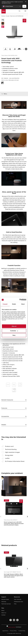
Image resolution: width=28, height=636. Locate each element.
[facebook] (10, 620)
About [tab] (23, 304)
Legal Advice (5, 630)
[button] (12, 6)
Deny (14, 335)
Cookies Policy (21, 630)
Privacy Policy (13, 630)
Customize (13, 330)
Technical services (6, 603)
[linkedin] (17, 620)
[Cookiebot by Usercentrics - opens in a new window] (19, 300)
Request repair (5, 599)
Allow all (14, 326)
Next (23, 49)
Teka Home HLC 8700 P (10, 520)
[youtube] (14, 620)
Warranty (3, 601)
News (2, 610)
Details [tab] (14, 304)
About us (3, 612)
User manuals (17, 599)
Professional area (18, 601)
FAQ (15, 603)
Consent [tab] (5, 304)
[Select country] (22, 11)
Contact (3, 615)
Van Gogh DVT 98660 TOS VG (12, 572)
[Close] (25, 1)
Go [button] (24, 6)
